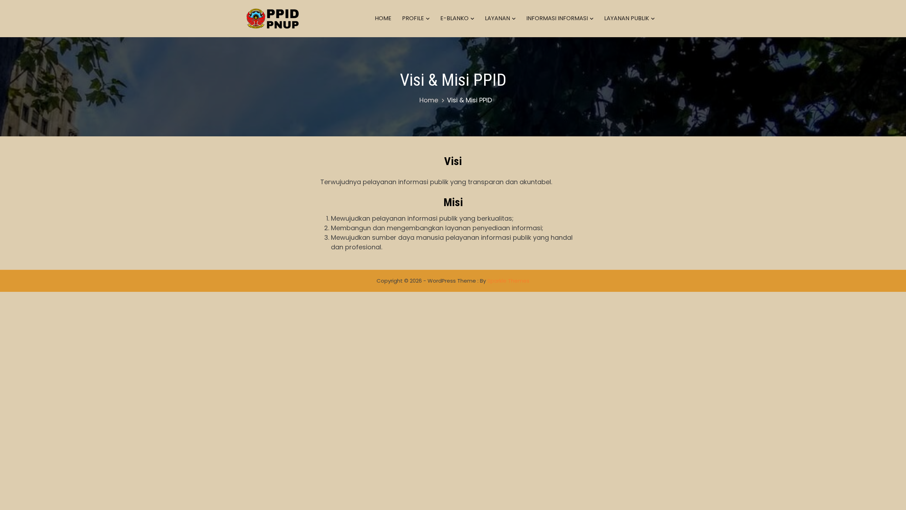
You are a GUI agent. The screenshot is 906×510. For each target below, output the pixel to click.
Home (383, 18)
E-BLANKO (454, 18)
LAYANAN (497, 18)
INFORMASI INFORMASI (557, 18)
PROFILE (413, 18)
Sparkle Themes (508, 280)
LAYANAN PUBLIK (626, 18)
